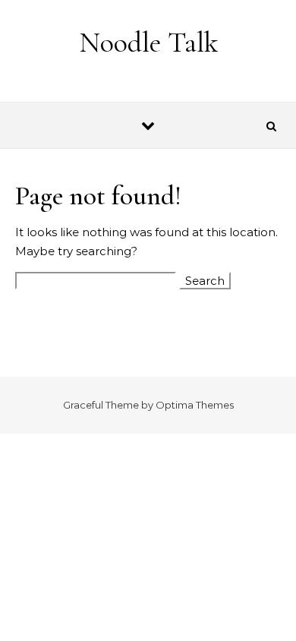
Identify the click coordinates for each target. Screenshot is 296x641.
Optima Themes (195, 405)
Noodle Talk (149, 42)
